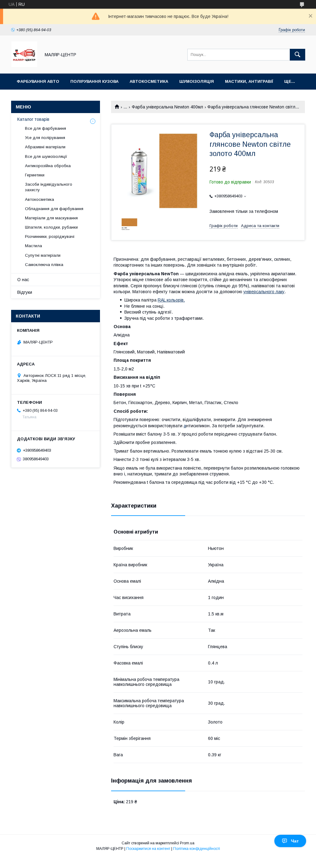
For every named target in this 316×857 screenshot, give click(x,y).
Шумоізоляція (196, 81)
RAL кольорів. (171, 300)
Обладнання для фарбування (54, 208)
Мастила (33, 245)
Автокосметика (149, 81)
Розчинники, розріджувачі (49, 236)
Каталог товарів (33, 119)
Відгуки (24, 292)
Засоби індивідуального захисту (48, 187)
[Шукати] (297, 55)
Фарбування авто (38, 81)
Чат (295, 840)
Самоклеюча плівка (44, 264)
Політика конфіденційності (196, 848)
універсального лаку (264, 291)
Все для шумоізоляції (46, 156)
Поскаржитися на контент (148, 848)
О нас (23, 279)
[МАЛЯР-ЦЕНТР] (24, 65)
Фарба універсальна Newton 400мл (167, 106)
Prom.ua (187, 843)
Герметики (34, 175)
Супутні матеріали (42, 255)
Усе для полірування (45, 137)
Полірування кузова (94, 81)
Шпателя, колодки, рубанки (51, 227)
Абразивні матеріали (45, 147)
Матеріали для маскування (51, 218)
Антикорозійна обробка (48, 165)
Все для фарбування (45, 128)
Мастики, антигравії (249, 81)
